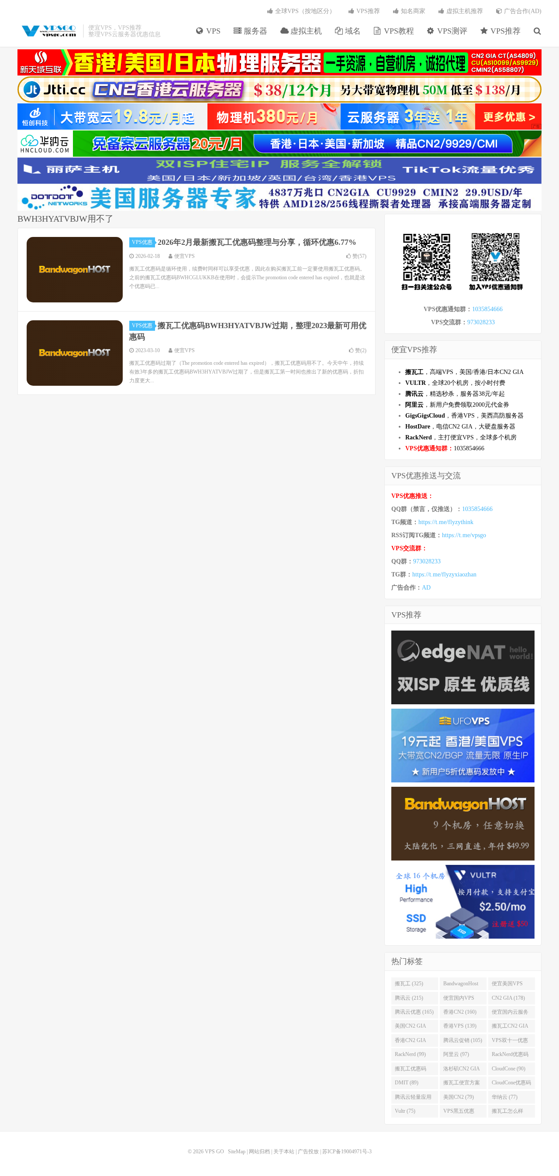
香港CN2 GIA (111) (410, 1042)
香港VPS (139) (459, 1026)
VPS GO (48, 31)
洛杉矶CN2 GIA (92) (461, 1070)
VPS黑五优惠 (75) (458, 1113)
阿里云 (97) (456, 1054)
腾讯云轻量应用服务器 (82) (413, 1099)
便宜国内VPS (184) (458, 1000)
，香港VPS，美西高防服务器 (464, 415)
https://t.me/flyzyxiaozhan (444, 574)
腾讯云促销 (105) (462, 1040)
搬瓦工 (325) (409, 984)
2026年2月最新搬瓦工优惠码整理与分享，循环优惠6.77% (257, 242)
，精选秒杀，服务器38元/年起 (455, 394)
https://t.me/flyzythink (445, 522)
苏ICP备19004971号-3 (347, 1152)
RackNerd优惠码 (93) (510, 1056)
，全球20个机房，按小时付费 (455, 383)
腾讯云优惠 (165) (414, 1012)
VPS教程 (398, 31)
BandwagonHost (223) (460, 985)
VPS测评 (451, 31)
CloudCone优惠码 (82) (511, 1084)
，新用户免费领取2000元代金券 (457, 404)
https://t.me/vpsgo (464, 535)
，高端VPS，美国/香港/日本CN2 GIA (464, 372)
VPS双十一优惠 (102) (510, 1042)
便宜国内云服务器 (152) (510, 1013)
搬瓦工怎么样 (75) (507, 1113)
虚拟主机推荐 (464, 11)
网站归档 (259, 1152)
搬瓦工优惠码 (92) (410, 1070)
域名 (352, 31)
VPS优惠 (142, 242)
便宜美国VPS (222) (507, 985)
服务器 (254, 31)
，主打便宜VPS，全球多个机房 (461, 437)
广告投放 (308, 1152)
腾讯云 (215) (409, 998)
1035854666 (487, 309)
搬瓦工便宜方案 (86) (461, 1084)
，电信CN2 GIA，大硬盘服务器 (460, 426)
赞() (359, 256)
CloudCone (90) (508, 1069)
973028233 (481, 322)
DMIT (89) (406, 1083)
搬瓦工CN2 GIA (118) (510, 1027)
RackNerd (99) (410, 1054)
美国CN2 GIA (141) (410, 1027)
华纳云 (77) (505, 1097)
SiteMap (236, 1152)
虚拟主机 (305, 31)
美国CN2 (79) (458, 1097)
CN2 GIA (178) (508, 998)
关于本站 (283, 1152)
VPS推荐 (504, 31)
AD (426, 587)
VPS (212, 31)
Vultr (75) (405, 1111)
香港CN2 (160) (459, 1012)
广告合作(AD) (522, 11)
